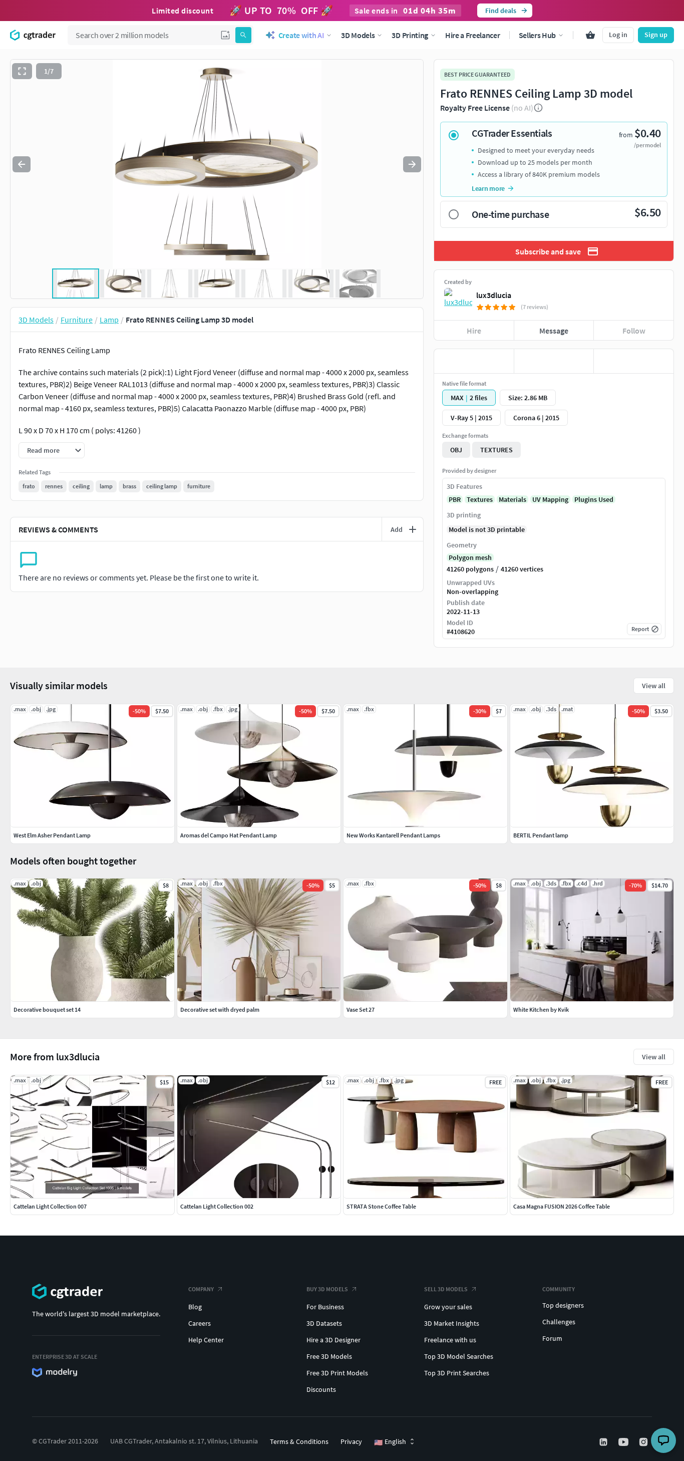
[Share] (633, 361)
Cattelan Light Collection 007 (50, 1206)
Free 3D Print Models (337, 1372)
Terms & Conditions (299, 1441)
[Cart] (590, 35)
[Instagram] (644, 1441)
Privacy (351, 1441)
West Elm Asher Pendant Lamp (52, 835)
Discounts (321, 1389)
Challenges (558, 1321)
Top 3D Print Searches (456, 1372)
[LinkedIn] (604, 1442)
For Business (325, 1306)
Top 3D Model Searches (458, 1356)
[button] (225, 35)
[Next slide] (412, 164)
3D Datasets (324, 1323)
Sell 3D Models (446, 1289)
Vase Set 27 (361, 1009)
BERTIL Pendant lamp (540, 835)
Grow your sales (448, 1306)
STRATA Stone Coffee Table (381, 1206)
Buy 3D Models (327, 1289)
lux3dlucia (493, 295)
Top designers (563, 1305)
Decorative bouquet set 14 (47, 1009)
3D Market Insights (451, 1323)
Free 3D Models (329, 1356)
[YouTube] (624, 1442)
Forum (552, 1338)
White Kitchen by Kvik (541, 1009)
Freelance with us (450, 1339)
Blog (195, 1306)
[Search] (243, 35)
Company (201, 1289)
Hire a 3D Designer (333, 1339)
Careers (199, 1323)
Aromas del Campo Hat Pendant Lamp (228, 835)
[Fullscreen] (22, 71)
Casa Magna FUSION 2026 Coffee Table (561, 1206)
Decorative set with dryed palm (219, 1009)
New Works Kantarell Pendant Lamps (393, 835)
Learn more (488, 188)
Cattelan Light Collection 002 (216, 1206)
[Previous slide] (22, 164)
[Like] (474, 361)
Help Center (206, 1339)
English (390, 1442)
